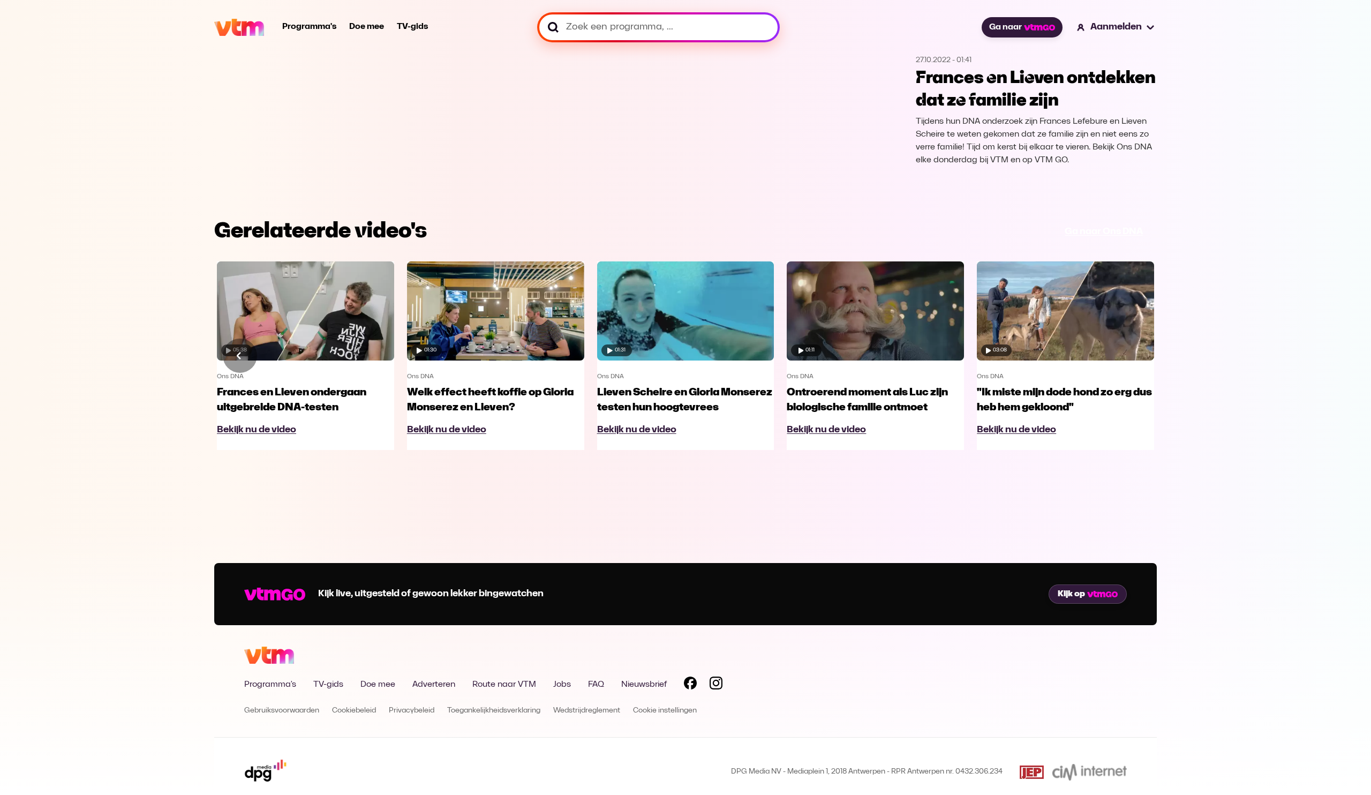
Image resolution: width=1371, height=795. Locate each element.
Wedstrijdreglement (586, 711)
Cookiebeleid (354, 711)
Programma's (309, 26)
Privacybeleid (411, 711)
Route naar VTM (504, 684)
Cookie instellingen (665, 711)
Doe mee (366, 26)
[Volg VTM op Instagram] (716, 685)
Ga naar (1005, 27)
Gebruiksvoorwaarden (281, 711)
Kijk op (1071, 594)
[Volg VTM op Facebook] (690, 685)
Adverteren (433, 684)
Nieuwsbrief (644, 684)
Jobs (562, 684)
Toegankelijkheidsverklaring (493, 711)
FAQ (596, 684)
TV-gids (412, 26)
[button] (1116, 27)
